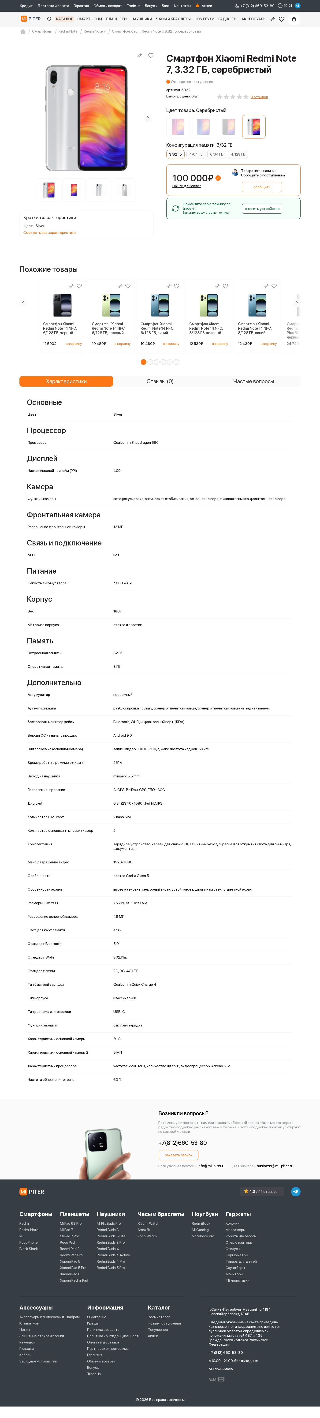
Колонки (232, 1223)
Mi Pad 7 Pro (69, 1236)
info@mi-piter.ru (211, 1166)
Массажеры (236, 1230)
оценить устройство (262, 208)
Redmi (24, 1223)
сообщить (262, 187)
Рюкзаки (26, 1348)
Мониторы (234, 1274)
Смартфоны (89, 19)
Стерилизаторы (239, 1242)
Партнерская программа (108, 1348)
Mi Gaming (200, 1230)
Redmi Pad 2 (69, 1248)
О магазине (96, 1317)
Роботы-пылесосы (241, 1236)
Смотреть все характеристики (49, 232)
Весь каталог (159, 1317)
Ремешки (27, 1342)
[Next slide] (148, 118)
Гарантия (81, 6)
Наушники (141, 19)
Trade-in (133, 6)
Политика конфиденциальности (113, 1336)
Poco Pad (67, 1242)
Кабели (25, 1355)
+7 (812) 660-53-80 (226, 1352)
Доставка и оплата (53, 6)
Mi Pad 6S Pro (71, 1223)
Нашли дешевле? (186, 186)
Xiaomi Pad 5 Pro (73, 1267)
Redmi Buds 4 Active (113, 1255)
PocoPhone (28, 1242)
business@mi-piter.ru (275, 1166)
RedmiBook (201, 1223)
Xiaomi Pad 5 (70, 1261)
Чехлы (24, 1329)
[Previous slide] (25, 118)
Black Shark (28, 1248)
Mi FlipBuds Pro (109, 1223)
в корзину (74, 343)
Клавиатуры (29, 1323)
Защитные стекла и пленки (41, 1336)
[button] (143, 362)
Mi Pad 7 (66, 1230)
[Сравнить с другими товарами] (139, 55)
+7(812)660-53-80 (182, 1142)
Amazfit (144, 1230)
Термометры (237, 1255)
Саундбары (235, 1267)
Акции (207, 6)
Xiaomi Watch (148, 1223)
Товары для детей (241, 1261)
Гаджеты (227, 19)
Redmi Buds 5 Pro (111, 1267)
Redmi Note (28, 1230)
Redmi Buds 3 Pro (111, 1242)
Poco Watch (147, 1236)
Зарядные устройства (38, 1361)
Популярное (158, 1329)
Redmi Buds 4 (108, 1248)
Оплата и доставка (103, 1342)
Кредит (26, 6)
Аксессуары (254, 19)
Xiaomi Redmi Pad (74, 1280)
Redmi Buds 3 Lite (111, 1236)
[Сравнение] (272, 19)
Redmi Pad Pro (71, 1255)
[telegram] (298, 5)
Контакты (182, 6)
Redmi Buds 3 (108, 1230)
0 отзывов (259, 97)
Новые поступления (164, 1323)
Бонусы (151, 6)
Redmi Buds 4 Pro (111, 1261)
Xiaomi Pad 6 (70, 1274)
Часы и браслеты (173, 19)
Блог (166, 6)
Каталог (64, 19)
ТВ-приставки (237, 1280)
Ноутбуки (204, 19)
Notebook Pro (203, 1236)
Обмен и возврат (107, 6)
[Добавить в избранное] (151, 55)
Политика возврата (103, 1329)
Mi (21, 1236)
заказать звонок (179, 1155)
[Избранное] (281, 19)
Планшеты (116, 19)
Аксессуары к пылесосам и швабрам (49, 1317)
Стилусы (233, 1248)
